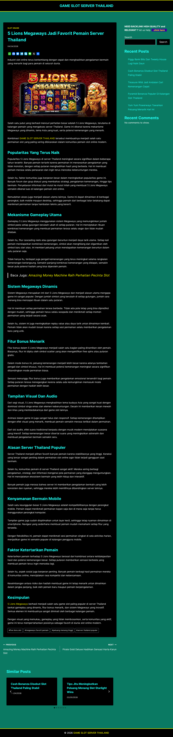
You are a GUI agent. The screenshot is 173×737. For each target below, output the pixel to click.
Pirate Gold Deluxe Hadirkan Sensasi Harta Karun (90, 647)
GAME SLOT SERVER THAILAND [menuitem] (37, 138)
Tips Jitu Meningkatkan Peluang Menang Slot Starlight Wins (87, 688)
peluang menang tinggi (62, 630)
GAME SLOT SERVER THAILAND (91, 732)
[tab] (54, 707)
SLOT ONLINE (13, 28)
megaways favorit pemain (37, 630)
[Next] (109, 691)
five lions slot (15, 630)
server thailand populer (86, 630)
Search (128, 37)
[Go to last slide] (11, 691)
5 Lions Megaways (18, 604)
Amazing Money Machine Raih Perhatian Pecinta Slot (69, 275)
